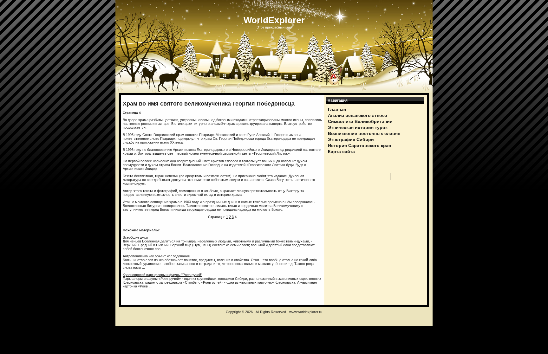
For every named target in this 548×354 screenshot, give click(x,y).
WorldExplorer (274, 20)
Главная (337, 109)
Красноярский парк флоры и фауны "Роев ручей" (162, 275)
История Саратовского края (359, 145)
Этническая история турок (358, 127)
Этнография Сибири (351, 139)
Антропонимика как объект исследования (156, 256)
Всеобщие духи (135, 237)
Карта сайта (341, 151)
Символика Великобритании (360, 121)
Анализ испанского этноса (357, 115)
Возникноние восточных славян (364, 133)
